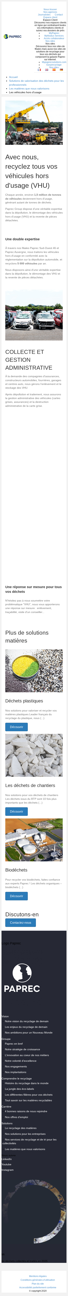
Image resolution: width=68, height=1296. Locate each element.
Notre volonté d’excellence (20, 1060)
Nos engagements (16, 1066)
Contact (59, 14)
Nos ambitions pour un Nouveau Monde (29, 1032)
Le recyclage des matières (20, 1128)
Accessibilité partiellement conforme (37, 1287)
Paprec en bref (14, 1043)
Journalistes (44, 14)
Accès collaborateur (54, 38)
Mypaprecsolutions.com (54, 62)
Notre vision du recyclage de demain (27, 1021)
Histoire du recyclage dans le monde (27, 1083)
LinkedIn (7, 1159)
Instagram (8, 1169)
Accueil (13, 77)
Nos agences (50, 12)
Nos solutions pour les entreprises (25, 1133)
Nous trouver (50, 9)
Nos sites (50, 41)
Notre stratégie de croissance (22, 1049)
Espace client (50, 17)
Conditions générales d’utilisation (38, 1280)
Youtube (6, 1164)
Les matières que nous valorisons (29, 88)
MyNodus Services (54, 35)
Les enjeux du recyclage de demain (26, 1026)
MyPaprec (54, 33)
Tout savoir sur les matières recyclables (28, 1100)
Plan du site (38, 1283)
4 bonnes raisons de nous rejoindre (26, 1111)
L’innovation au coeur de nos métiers (27, 1054)
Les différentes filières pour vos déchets (29, 1094)
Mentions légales (38, 1276)
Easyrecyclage (54, 64)
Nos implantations (15, 1072)
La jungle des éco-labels (19, 1088)
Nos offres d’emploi (16, 1117)
